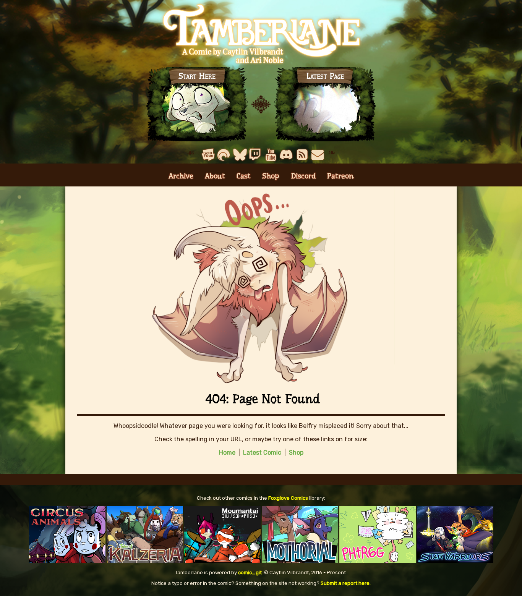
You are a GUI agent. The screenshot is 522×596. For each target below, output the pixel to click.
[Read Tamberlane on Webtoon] (208, 154)
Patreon (340, 176)
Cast (244, 176)
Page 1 (197, 105)
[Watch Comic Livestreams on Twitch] (255, 154)
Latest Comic (262, 452)
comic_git (250, 572)
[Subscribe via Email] (317, 154)
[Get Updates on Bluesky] (239, 154)
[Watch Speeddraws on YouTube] (270, 154)
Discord (303, 176)
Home (227, 452)
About (215, 176)
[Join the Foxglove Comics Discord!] (286, 154)
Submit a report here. (346, 583)
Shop (270, 176)
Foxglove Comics (288, 498)
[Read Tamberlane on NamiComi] (223, 154)
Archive (181, 176)
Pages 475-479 (325, 105)
